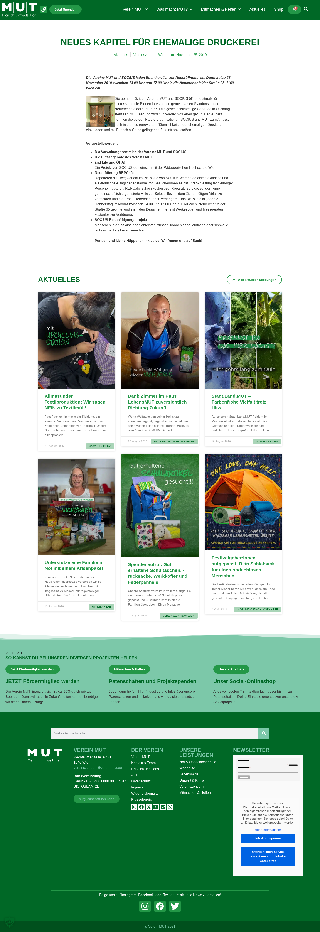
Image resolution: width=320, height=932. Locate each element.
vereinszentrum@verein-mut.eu (98, 768)
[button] (9, 922)
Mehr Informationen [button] (268, 829)
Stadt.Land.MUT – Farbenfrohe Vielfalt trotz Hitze (239, 401)
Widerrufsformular (145, 793)
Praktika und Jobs (145, 769)
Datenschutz (141, 781)
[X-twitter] (149, 807)
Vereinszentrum (191, 786)
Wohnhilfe (187, 768)
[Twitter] (175, 906)
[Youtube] (156, 807)
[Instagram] (134, 807)
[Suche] (263, 733)
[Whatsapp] (170, 807)
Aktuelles (257, 9)
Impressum (139, 787)
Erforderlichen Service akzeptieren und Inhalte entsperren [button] (268, 856)
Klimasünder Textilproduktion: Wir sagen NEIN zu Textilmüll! (75, 401)
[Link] (43, 9)
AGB (135, 775)
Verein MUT (133, 9)
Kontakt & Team (143, 763)
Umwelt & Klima (191, 780)
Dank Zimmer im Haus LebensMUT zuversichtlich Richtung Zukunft (157, 401)
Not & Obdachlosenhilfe (197, 762)
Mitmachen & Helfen (218, 9)
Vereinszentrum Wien (149, 55)
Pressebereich (142, 799)
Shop (278, 9)
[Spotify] (163, 807)
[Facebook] (141, 807)
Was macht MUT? (172, 9)
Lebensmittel (189, 774)
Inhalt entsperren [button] (268, 838)
